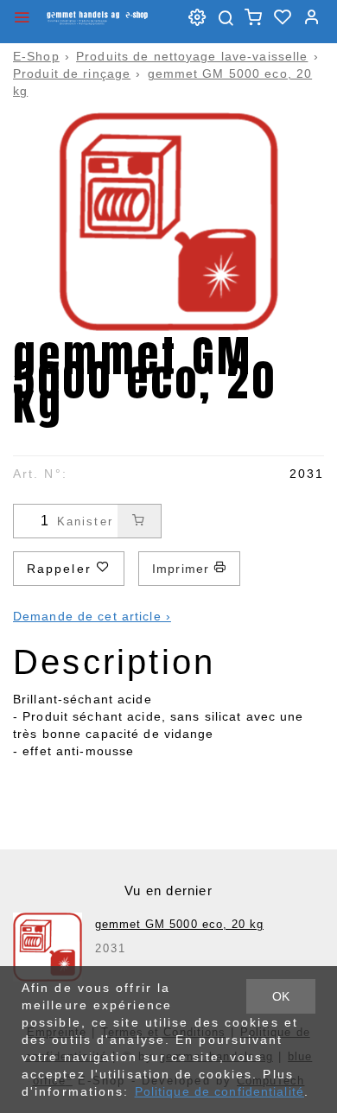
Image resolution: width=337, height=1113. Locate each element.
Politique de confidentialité (219, 1091)
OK (280, 996)
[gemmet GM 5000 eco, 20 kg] (47, 947)
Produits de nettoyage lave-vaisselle (192, 56)
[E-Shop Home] (97, 17)
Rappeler (62, 569)
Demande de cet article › (92, 616)
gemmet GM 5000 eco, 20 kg (179, 924)
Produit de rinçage (71, 73)
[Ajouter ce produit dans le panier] (139, 521)
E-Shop (36, 56)
